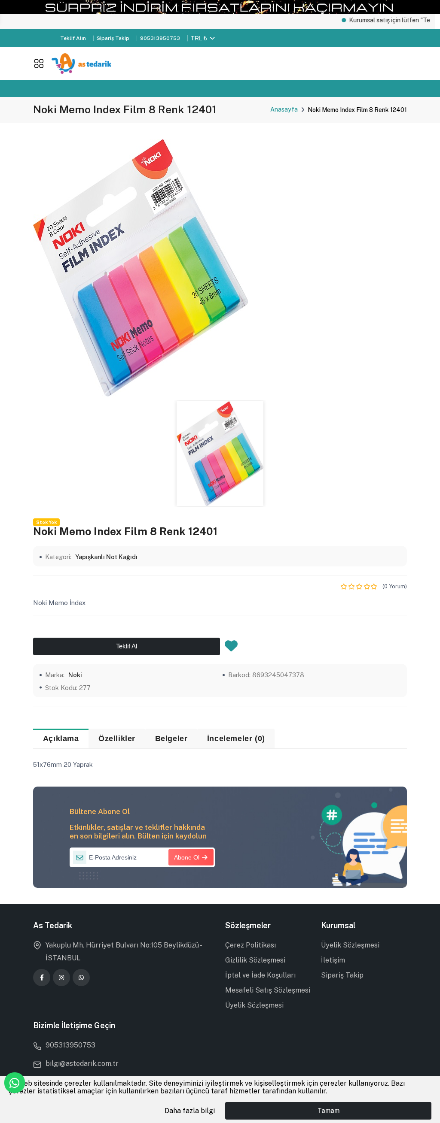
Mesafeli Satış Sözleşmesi (267, 990)
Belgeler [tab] (171, 738)
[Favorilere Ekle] (231, 648)
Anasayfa (284, 109)
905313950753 (160, 38)
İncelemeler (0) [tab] (236, 738)
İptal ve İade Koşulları (260, 975)
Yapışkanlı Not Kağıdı (106, 556)
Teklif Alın (73, 38)
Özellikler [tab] (116, 738)
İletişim (333, 960)
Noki (75, 674)
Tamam (328, 1110)
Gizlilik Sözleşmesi (255, 960)
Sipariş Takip (113, 38)
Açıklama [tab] (61, 738)
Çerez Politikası (250, 945)
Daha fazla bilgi (190, 1111)
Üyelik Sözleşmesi (254, 1005)
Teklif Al (126, 646)
